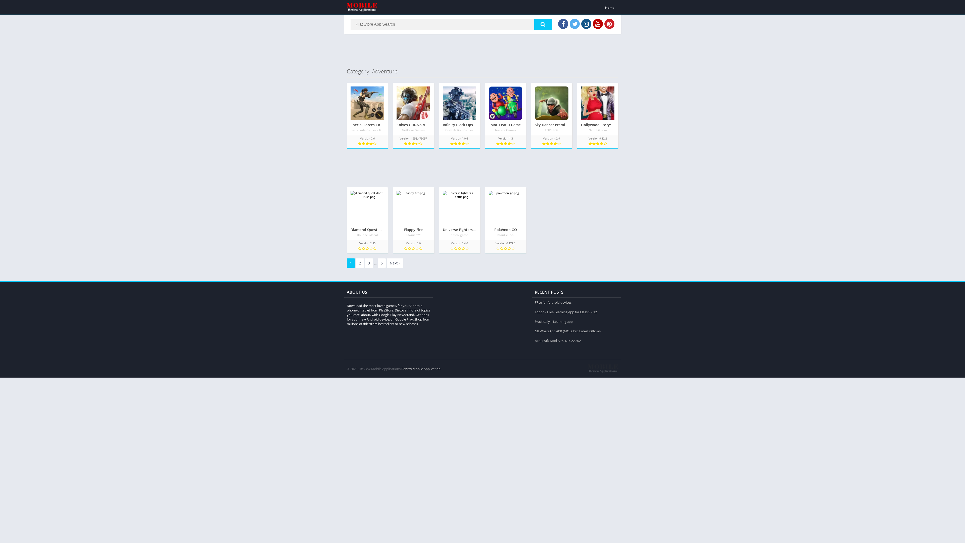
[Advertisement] (482, 50)
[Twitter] (575, 24)
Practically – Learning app (554, 321)
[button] (543, 24)
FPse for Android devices (553, 302)
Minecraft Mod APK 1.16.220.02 (558, 340)
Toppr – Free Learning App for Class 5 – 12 (566, 312)
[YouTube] (598, 24)
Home (609, 7)
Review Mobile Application (421, 369)
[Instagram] (586, 24)
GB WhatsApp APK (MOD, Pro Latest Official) (568, 331)
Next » (395, 263)
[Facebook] (563, 24)
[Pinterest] (609, 24)
